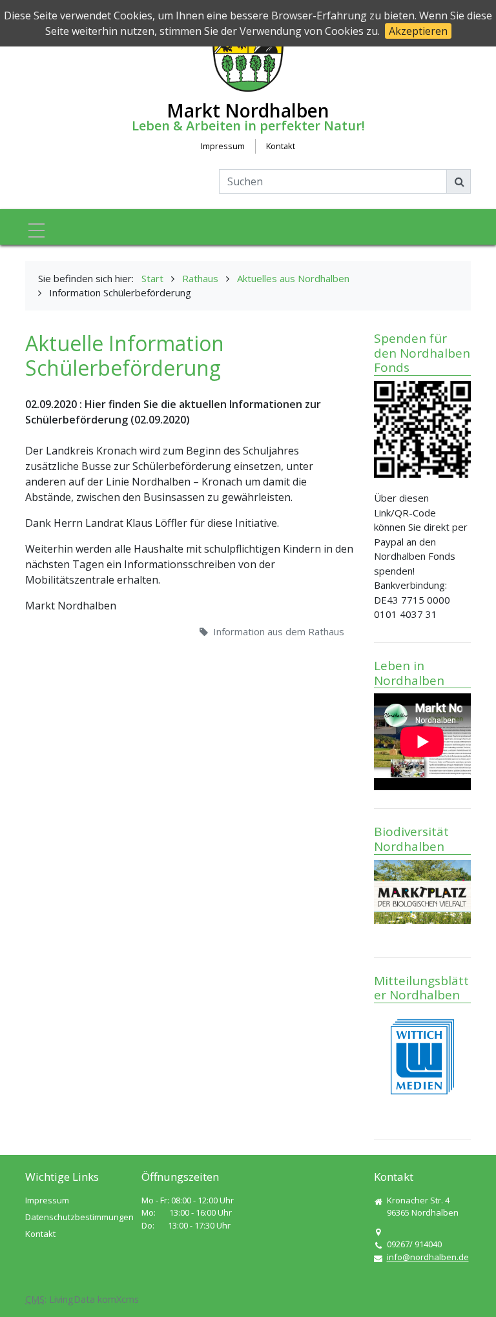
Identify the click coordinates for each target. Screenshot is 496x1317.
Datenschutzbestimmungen (79, 1217)
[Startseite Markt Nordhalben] (248, 54)
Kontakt (280, 146)
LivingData (72, 1299)
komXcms (118, 1299)
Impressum (223, 146)
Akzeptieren (418, 31)
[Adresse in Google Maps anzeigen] (378, 1232)
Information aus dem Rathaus (278, 631)
